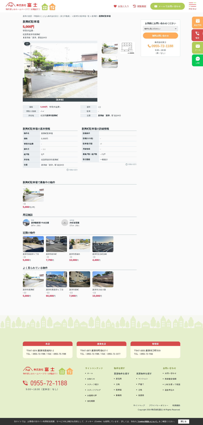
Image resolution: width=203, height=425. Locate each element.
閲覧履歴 (141, 6)
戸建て (141, 384)
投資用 (141, 395)
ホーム (90, 373)
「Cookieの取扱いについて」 (148, 422)
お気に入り (123, 6)
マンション (143, 378)
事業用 (119, 395)
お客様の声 (92, 395)
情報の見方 (73, 170)
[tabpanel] (119, 55)
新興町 (37, 34)
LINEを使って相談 (172, 384)
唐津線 (101, 115)
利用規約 (176, 405)
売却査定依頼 (170, 378)
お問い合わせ (170, 373)
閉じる (184, 421)
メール (198, 49)
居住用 (119, 378)
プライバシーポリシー (158, 405)
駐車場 (119, 389)
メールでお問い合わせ (170, 6)
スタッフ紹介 (93, 384)
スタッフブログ (94, 389)
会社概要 (91, 401)
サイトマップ (139, 405)
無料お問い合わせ (160, 35)
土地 (118, 384)
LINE (198, 62)
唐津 (108, 115)
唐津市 (31, 34)
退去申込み (169, 389)
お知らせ (91, 378)
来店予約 (198, 25)
